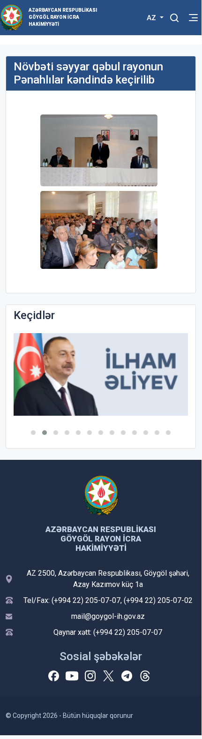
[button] (33, 432)
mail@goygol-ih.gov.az (108, 616)
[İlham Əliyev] (101, 374)
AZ (152, 18)
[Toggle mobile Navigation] (193, 17)
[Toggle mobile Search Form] (174, 16)
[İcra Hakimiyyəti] (11, 17)
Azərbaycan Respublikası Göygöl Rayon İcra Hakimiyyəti (63, 17)
